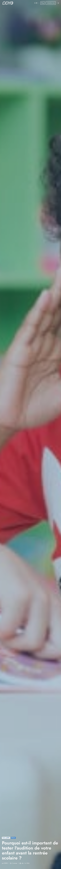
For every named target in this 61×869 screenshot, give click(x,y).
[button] (58, 3)
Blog (42, 3)
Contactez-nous (50, 3)
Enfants (13, 838)
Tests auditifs (6, 838)
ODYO (6, 863)
